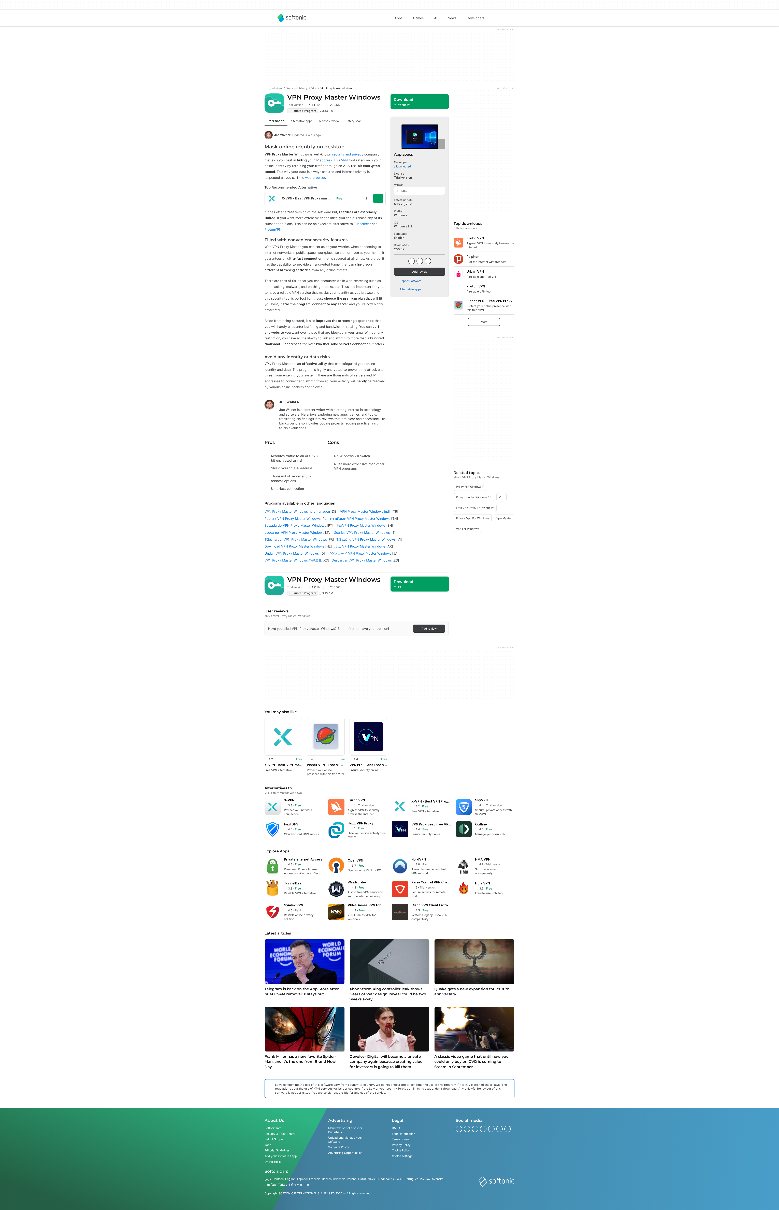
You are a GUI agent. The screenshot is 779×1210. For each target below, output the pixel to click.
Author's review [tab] (329, 121)
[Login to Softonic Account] (511, 18)
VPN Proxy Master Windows (333, 97)
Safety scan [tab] (354, 121)
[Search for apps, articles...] (495, 18)
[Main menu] (268, 18)
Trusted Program (304, 111)
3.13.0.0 (402, 190)
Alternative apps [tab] (301, 121)
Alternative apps (410, 289)
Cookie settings (402, 1156)
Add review (419, 271)
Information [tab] (276, 121)
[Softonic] (292, 18)
